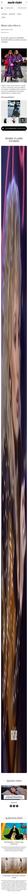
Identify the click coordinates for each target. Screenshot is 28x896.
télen (3, 17)
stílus (19, 14)
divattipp (4, 14)
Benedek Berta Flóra (7, 29)
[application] (14, 792)
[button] (14, 459)
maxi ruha (12, 14)
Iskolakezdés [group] (9, 8)
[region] (14, 459)
